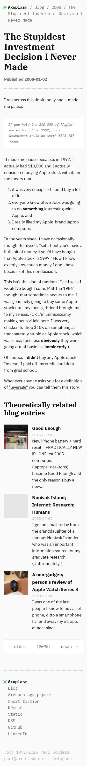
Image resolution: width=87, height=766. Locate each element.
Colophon (62, 758)
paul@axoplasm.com (24, 758)
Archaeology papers (29, 694)
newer (67, 646)
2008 (56, 7)
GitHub (15, 727)
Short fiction (23, 701)
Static (15, 714)
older (20, 646)
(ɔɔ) (9, 752)
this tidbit (35, 100)
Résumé (15, 707)
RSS (11, 720)
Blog (39, 7)
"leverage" (18, 387)
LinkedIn (17, 733)
